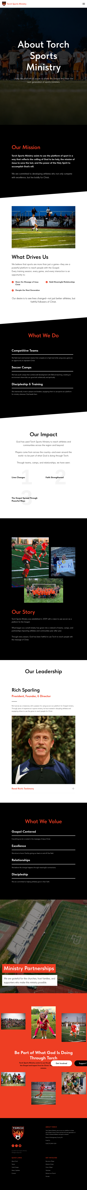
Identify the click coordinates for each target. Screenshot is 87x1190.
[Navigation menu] (84, 4)
